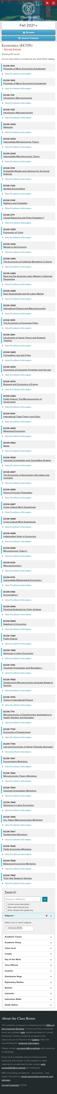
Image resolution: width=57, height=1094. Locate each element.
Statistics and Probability (15, 203)
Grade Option (11, 1005)
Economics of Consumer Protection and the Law (27, 369)
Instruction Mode (13, 999)
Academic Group (13, 942)
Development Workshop (15, 834)
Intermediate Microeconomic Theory (21, 141)
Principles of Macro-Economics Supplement (24, 83)
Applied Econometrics (14, 188)
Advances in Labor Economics (18, 653)
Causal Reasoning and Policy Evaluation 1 (23, 217)
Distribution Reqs (13, 976)
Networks (8, 127)
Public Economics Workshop (17, 849)
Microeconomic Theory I (15, 551)
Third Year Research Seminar (17, 878)
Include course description (18, 904)
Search (10, 892)
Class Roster (28, 17)
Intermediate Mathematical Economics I (22, 580)
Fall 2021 (27, 25)
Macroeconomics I (12, 565)
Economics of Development (17, 732)
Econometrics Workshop (15, 761)
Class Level (10, 948)
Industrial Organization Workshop (19, 790)
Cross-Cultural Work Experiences (19, 507)
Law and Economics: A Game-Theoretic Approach (28, 746)
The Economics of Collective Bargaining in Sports (27, 261)
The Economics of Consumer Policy (20, 323)
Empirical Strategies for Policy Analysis (22, 609)
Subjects (9, 916)
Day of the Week (13, 959)
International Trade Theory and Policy (21, 416)
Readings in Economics (14, 624)
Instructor (9, 993)
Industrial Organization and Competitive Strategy (27, 460)
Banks (6, 445)
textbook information (29, 1043)
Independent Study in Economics (19, 536)
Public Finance (10, 638)
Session (8, 988)
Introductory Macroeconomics (18, 112)
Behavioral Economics (14, 431)
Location (9, 971)
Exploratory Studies (14, 982)
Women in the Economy (15, 247)
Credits (8, 954)
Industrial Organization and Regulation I (22, 668)
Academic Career (13, 937)
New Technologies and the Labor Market (23, 293)
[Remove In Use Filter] (47, 916)
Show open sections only (18, 907)
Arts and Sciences (12, 49)
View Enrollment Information (18, 74)
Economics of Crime (13, 232)
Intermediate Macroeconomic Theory (21, 156)
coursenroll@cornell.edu (28, 1048)
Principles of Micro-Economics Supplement (24, 68)
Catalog (35, 1039)
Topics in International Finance (18, 700)
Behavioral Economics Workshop (19, 863)
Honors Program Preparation (17, 492)
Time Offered (11, 965)
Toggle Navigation (53, 3)
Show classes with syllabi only (20, 910)
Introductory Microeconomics (17, 98)
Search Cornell (47, 3)
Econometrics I (10, 594)
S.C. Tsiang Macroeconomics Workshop (23, 820)
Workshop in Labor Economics (18, 805)
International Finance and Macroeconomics (24, 308)
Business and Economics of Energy (20, 384)
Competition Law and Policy (17, 355)
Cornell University (10, 1085)
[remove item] (7, 928)
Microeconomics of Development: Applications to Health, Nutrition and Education (27, 716)
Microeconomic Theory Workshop (20, 776)
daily (23, 1032)
